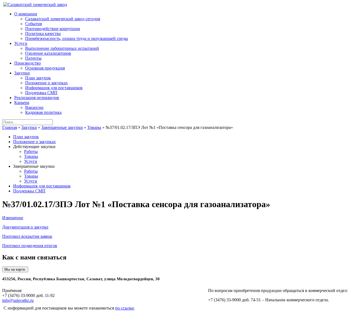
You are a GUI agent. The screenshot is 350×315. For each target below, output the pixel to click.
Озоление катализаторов (48, 53)
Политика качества (43, 33)
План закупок (38, 78)
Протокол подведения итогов (29, 245)
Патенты (33, 58)
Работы (31, 151)
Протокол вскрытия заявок (27, 236)
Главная (9, 127)
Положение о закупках (46, 82)
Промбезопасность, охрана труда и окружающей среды (76, 38)
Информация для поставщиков (54, 87)
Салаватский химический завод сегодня (62, 18)
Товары (94, 127)
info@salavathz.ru (18, 300)
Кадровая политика (43, 112)
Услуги (30, 161)
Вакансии (34, 107)
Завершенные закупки (62, 127)
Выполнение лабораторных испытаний (62, 48)
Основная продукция (45, 68)
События (33, 23)
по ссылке (124, 308)
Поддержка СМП (41, 92)
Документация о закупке (25, 227)
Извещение (12, 217)
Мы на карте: (15, 269)
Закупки (29, 127)
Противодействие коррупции (52, 28)
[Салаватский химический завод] (35, 4)
